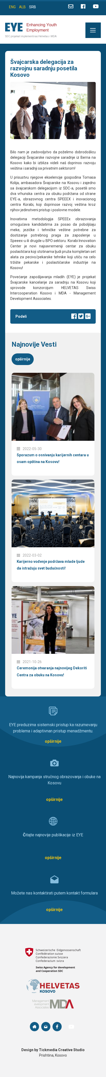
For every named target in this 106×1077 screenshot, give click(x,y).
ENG (12, 7)
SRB (32, 7)
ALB (22, 7)
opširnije (22, 359)
